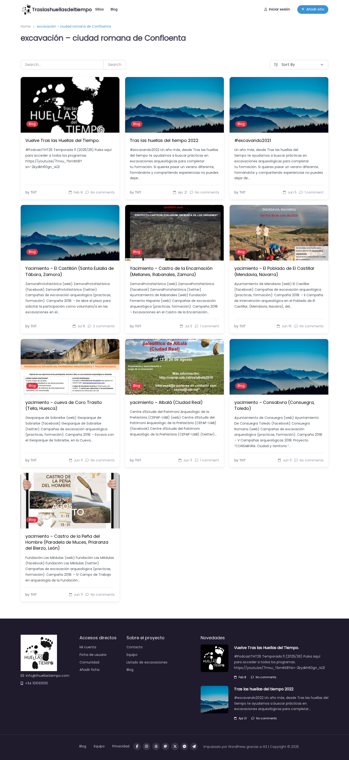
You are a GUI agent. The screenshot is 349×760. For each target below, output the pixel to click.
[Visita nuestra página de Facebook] (137, 746)
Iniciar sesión (279, 9)
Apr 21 (243, 718)
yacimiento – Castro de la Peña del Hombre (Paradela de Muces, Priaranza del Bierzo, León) (66, 542)
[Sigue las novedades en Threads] (156, 746)
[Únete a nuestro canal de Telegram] (194, 746)
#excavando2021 (252, 140)
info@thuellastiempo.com (47, 675)
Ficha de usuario (93, 654)
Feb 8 (242, 677)
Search (114, 64)
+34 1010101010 (36, 683)
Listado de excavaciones (147, 662)
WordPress (236, 746)
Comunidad (89, 662)
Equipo (132, 654)
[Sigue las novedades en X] (175, 746)
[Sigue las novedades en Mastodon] (165, 746)
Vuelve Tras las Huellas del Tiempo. (62, 140)
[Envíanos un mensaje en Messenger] (184, 746)
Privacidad (120, 746)
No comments (266, 677)
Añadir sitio (315, 9)
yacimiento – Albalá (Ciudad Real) (166, 402)
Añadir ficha (89, 669)
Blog (114, 9)
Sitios (99, 9)
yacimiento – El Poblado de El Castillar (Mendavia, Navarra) (274, 271)
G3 (265, 746)
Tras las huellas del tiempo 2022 (164, 140)
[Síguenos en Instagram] (146, 746)
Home (26, 26)
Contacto (135, 647)
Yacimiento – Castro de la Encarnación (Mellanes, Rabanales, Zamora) (171, 271)
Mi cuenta (88, 647)
